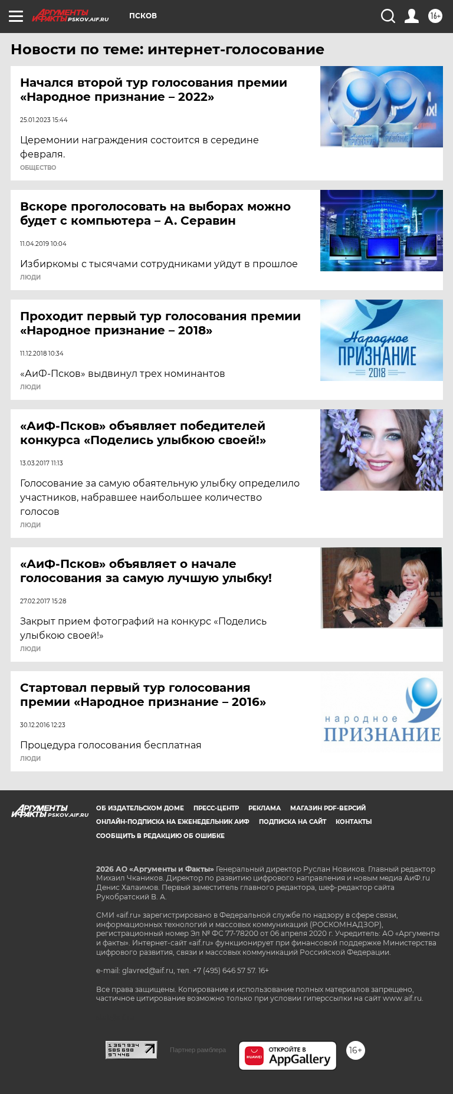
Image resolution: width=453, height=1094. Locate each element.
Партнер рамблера (198, 1049)
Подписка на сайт (292, 822)
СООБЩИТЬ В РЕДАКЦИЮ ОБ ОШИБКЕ (160, 836)
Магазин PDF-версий (328, 808)
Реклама (264, 808)
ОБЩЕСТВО (38, 168)
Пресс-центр (216, 808)
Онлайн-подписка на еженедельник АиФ (173, 822)
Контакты (354, 822)
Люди (30, 278)
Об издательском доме (140, 808)
